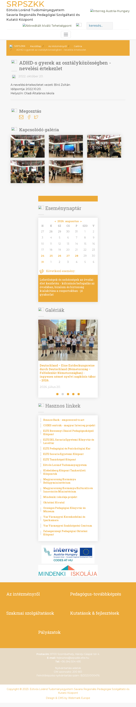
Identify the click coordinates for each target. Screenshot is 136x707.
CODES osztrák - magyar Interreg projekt (69, 425)
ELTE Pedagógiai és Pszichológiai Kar (66, 448)
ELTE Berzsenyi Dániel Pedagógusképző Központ (68, 432)
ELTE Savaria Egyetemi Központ (63, 454)
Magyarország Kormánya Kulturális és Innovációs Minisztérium (68, 489)
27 (68, 255)
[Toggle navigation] (66, 34)
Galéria (78, 46)
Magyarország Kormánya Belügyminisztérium (59, 481)
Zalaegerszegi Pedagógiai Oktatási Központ (65, 532)
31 (42, 262)
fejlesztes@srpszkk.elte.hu (72, 657)
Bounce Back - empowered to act (63, 420)
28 (76, 255)
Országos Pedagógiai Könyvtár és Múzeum (64, 509)
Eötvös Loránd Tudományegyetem (65, 465)
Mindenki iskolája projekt (60, 497)
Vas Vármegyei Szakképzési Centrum (67, 525)
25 (51, 255)
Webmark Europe (79, 698)
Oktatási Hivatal (54, 502)
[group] (88, 359)
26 (59, 255)
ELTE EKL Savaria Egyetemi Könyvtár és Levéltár (68, 441)
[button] (41, 394)
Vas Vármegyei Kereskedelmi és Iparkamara (64, 518)
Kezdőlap (35, 46)
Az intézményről (57, 46)
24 (42, 255)
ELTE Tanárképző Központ (59, 459)
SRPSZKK (19, 46)
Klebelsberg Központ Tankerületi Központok (64, 472)
